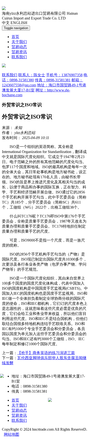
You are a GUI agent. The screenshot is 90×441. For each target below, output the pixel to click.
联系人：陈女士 (31, 75)
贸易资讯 (19, 52)
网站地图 (11, 434)
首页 (15, 37)
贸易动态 (19, 47)
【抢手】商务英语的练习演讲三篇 (46, 353)
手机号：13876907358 (64, 75)
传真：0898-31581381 (53, 80)
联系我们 (19, 57)
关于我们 (19, 42)
